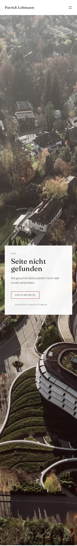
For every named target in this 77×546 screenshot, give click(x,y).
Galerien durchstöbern (31, 304)
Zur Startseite (25, 295)
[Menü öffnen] (70, 7)
